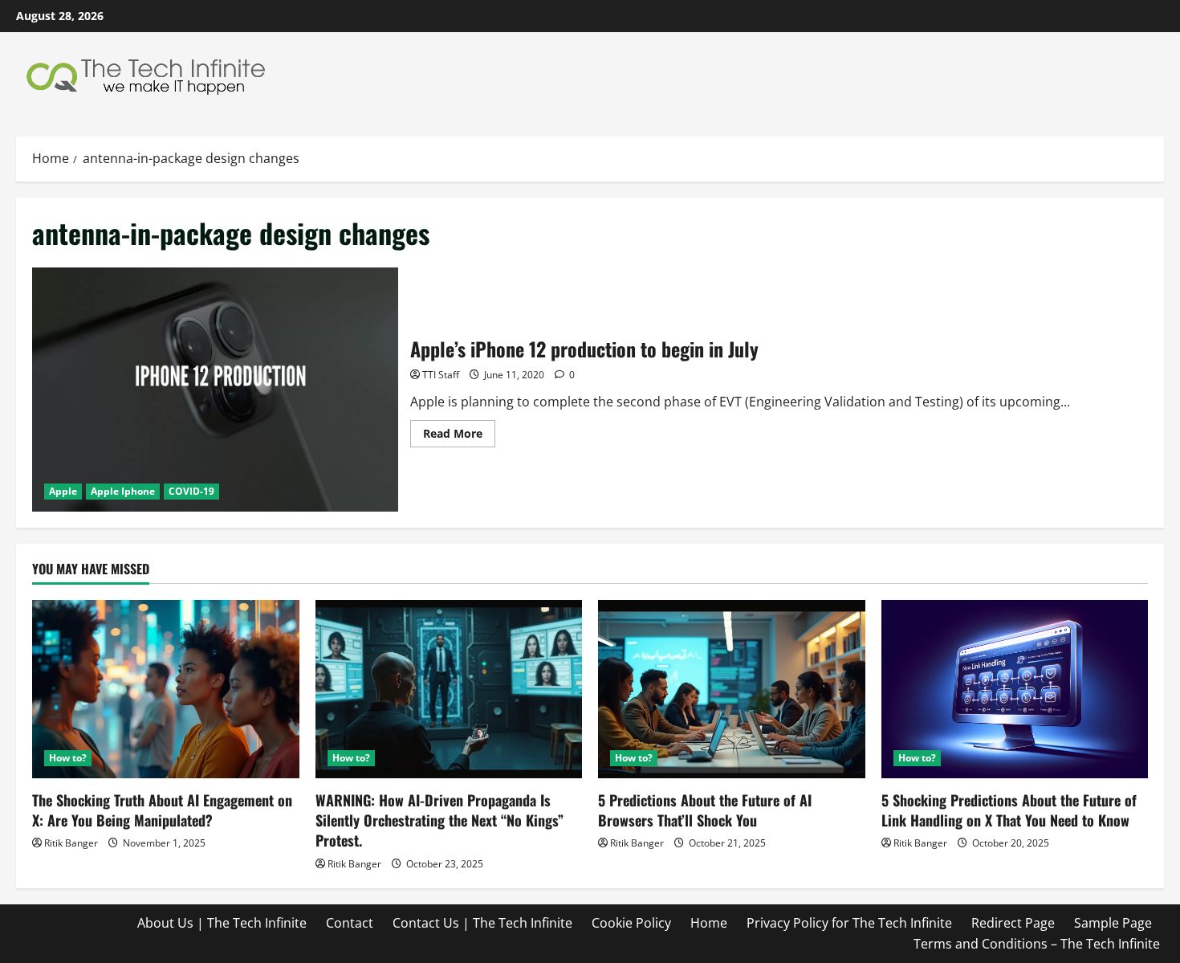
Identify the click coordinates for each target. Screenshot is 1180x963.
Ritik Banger (71, 843)
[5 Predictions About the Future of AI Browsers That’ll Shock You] (731, 689)
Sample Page (1113, 923)
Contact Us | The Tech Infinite (482, 923)
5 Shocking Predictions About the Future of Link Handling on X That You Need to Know (1009, 810)
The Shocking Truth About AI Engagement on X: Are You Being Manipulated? (162, 810)
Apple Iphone (123, 491)
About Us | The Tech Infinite (222, 923)
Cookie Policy (631, 923)
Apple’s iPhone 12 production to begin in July (215, 389)
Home (708, 923)
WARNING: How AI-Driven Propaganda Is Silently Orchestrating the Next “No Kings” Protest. (439, 820)
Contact (349, 923)
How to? (68, 758)
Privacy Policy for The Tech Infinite (849, 923)
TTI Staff (440, 375)
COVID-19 (191, 491)
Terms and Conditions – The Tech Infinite (1036, 944)
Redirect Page (1013, 923)
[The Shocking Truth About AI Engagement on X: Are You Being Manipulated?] (165, 689)
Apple (63, 491)
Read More (459, 436)
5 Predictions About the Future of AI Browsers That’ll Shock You (705, 810)
